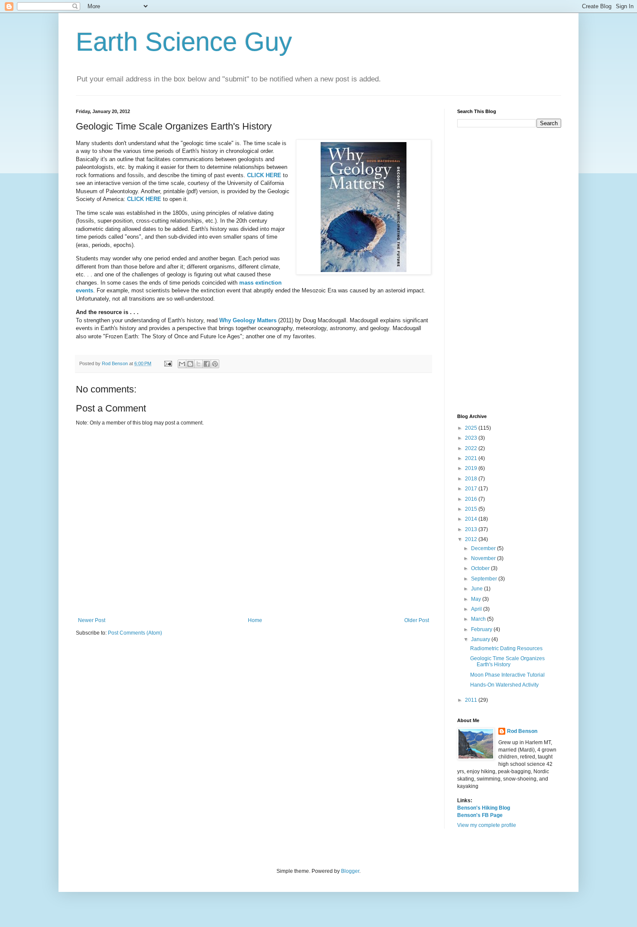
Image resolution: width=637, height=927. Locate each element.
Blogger (350, 871)
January (481, 639)
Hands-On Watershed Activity (504, 685)
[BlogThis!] (190, 364)
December (484, 548)
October (481, 568)
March (479, 619)
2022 (471, 448)
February (482, 629)
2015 (471, 509)
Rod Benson (522, 731)
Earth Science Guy (184, 41)
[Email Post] (167, 363)
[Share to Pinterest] (215, 364)
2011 (471, 700)
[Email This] (182, 364)
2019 (471, 468)
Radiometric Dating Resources (506, 648)
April (477, 609)
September (484, 579)
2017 (471, 489)
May (476, 599)
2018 (471, 479)
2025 (471, 428)
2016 (471, 499)
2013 (471, 529)
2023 (471, 438)
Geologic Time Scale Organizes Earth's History (507, 661)
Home (255, 620)
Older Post (416, 620)
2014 (471, 519)
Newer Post (91, 620)
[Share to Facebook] (206, 364)
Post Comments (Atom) (135, 633)
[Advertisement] (509, 271)
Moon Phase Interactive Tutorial (507, 675)
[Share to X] (198, 364)
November (484, 558)
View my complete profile (486, 825)
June (477, 589)
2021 (471, 458)
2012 (471, 539)
